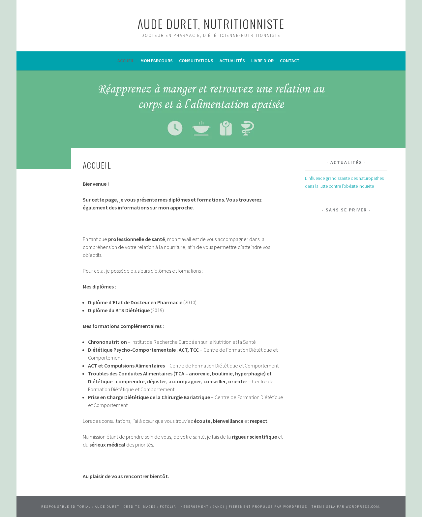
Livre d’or (262, 61)
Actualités (232, 61)
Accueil (125, 61)
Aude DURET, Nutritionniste (211, 23)
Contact (290, 61)
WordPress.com (362, 506)
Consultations (196, 61)
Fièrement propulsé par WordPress (268, 506)
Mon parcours (156, 61)
